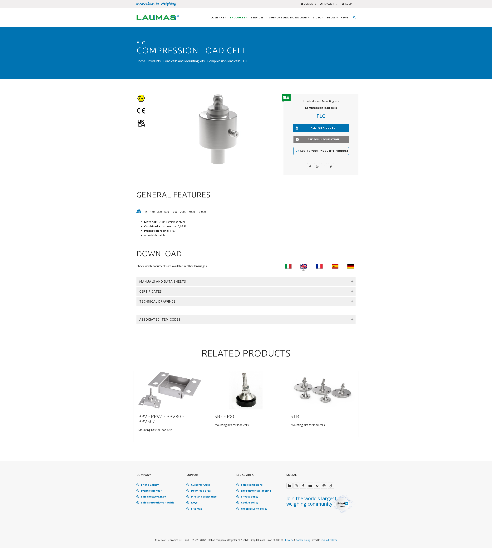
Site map (196, 508)
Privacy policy (249, 496)
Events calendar (151, 490)
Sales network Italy (153, 496)
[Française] (319, 266)
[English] (303, 266)
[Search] (354, 17)
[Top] (483, 541)
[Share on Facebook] (310, 166)
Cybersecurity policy (253, 508)
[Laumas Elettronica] (157, 21)
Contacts (309, 3)
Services (257, 17)
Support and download (288, 17)
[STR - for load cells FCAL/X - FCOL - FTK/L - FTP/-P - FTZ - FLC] (322, 390)
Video (317, 17)
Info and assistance (203, 496)
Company (217, 17)
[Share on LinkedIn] (324, 166)
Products (238, 17)
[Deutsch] (350, 266)
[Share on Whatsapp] (317, 166)
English (329, 3)
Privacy (289, 540)
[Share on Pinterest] (331, 166)
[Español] (335, 266)
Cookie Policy (303, 540)
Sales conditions (251, 484)
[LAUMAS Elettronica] (289, 486)
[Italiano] (288, 266)
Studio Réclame (329, 540)
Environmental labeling (255, 490)
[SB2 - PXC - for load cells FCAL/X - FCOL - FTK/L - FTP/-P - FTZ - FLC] (246, 390)
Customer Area (200, 484)
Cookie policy (249, 502)
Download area (200, 490)
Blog (331, 17)
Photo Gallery (149, 484)
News (345, 17)
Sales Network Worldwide (157, 502)
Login (348, 3)
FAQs (194, 502)
